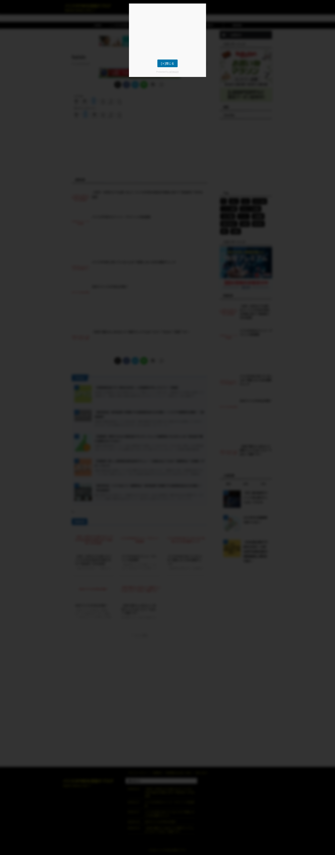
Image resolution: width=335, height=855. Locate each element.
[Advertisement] (167, 31)
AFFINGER (174, 71)
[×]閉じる (167, 63)
